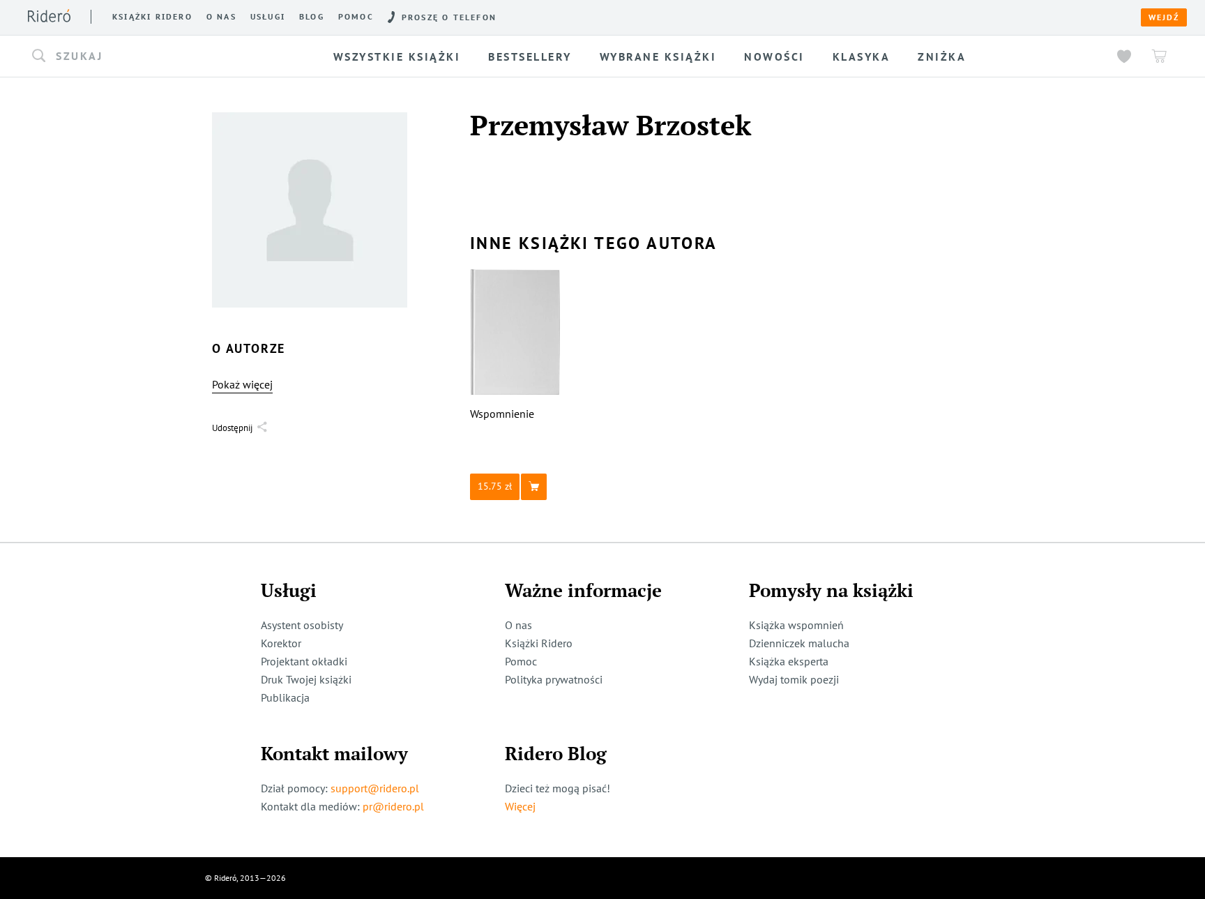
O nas (221, 17)
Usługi (267, 17)
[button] (155, 56)
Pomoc (356, 17)
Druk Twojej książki (306, 679)
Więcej (520, 806)
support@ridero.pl (375, 788)
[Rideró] (49, 15)
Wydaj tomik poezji (794, 679)
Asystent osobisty (302, 625)
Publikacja (285, 697)
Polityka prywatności (553, 679)
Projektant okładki (304, 661)
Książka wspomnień (796, 625)
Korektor (281, 643)
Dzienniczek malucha (799, 643)
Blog (311, 17)
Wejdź (1164, 17)
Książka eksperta (788, 661)
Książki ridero (152, 17)
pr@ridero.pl (393, 806)
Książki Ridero (539, 643)
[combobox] (155, 56)
